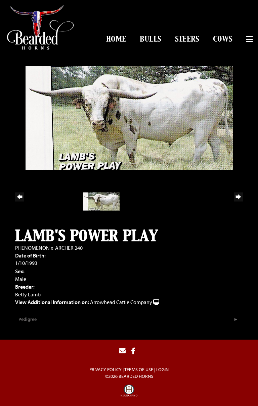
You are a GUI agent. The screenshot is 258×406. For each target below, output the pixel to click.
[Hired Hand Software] (129, 392)
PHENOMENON (32, 247)
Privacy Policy (105, 369)
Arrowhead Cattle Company (121, 302)
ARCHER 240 (69, 247)
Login (162, 369)
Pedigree (27, 319)
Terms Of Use (138, 369)
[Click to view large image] (129, 117)
